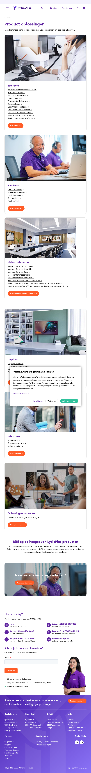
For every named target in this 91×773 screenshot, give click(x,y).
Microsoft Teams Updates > (20, 112)
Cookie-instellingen (43, 744)
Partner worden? (11, 747)
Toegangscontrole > (17, 443)
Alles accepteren (69, 401)
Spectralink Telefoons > (18, 107)
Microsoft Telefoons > (18, 95)
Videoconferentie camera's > (21, 278)
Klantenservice (73, 722)
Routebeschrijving (75, 730)
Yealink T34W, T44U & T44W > (22, 115)
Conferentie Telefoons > (19, 101)
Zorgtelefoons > (15, 104)
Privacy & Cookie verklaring (47, 742)
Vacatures (71, 725)
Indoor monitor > (15, 446)
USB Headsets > (15, 195)
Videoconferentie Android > (20, 269)
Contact (71, 720)
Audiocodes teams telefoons (20, 118)
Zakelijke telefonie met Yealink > (22, 90)
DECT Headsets (15, 189)
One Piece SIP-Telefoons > (20, 110)
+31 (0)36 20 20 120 (12, 728)
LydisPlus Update (44, 549)
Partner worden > (77, 701)
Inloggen (8, 744)
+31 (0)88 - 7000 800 (34, 728)
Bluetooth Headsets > (17, 192)
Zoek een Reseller (12, 750)
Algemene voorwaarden (77, 728)
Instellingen (38, 401)
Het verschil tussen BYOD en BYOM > (25, 280)
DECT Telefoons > (16, 98)
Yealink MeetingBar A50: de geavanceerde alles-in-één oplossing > (38, 286)
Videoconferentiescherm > (20, 275)
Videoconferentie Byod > (19, 272)
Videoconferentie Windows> (20, 266)
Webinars (8, 756)
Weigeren (52, 401)
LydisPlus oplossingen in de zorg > (23, 517)
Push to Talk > (14, 201)
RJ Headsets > (14, 198)
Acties (7, 758)
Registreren (9, 742)
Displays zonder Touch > (19, 366)
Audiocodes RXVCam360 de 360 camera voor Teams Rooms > (36, 283)
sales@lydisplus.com (13, 730)
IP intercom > (14, 440)
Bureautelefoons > (16, 92)
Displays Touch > (15, 363)
